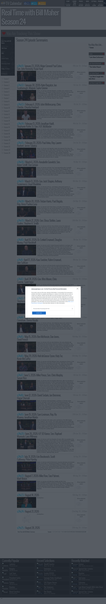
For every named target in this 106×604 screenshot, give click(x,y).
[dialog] (53, 302)
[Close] (78, 289)
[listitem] (53, 308)
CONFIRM (39, 313)
